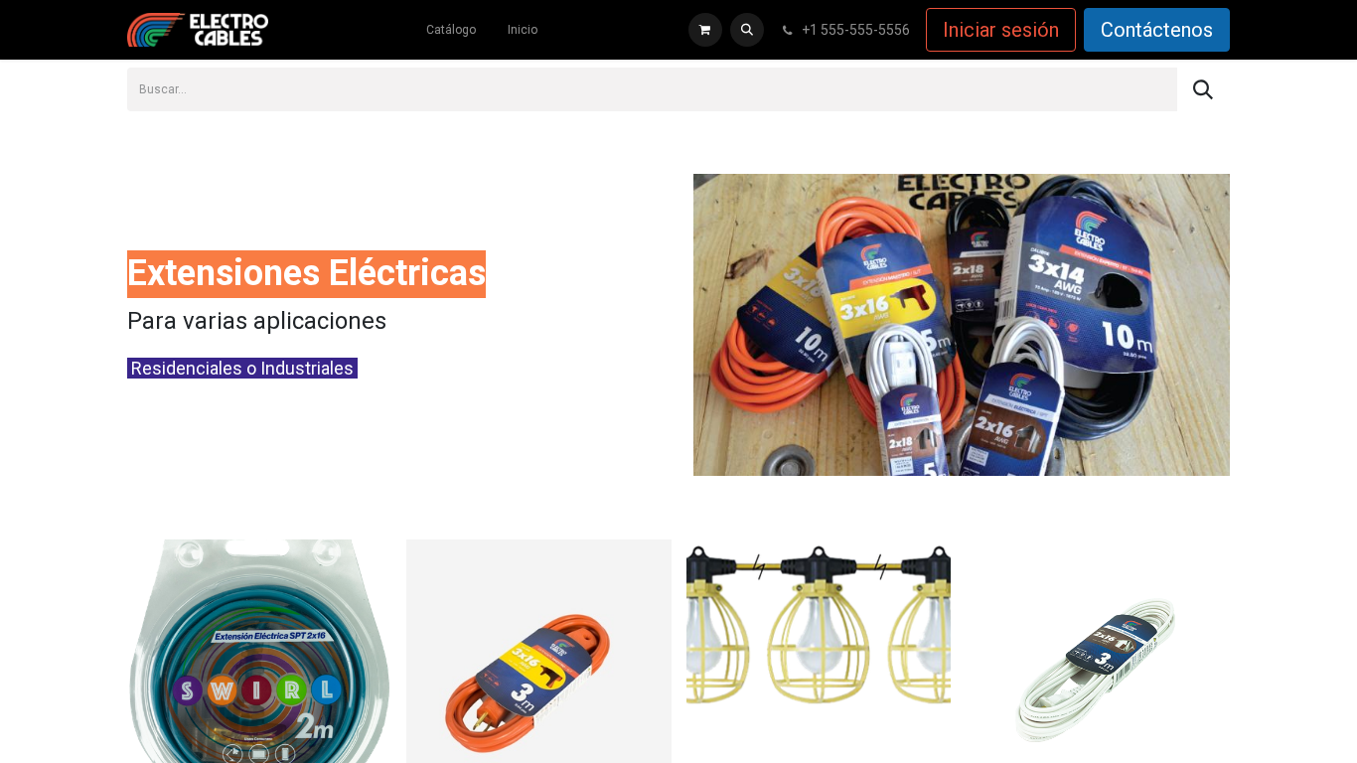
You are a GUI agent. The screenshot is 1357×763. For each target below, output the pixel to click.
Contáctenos (1157, 30)
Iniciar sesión (1001, 30)
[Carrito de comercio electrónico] (705, 30)
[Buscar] (1203, 89)
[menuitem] (451, 30)
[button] (747, 30)
